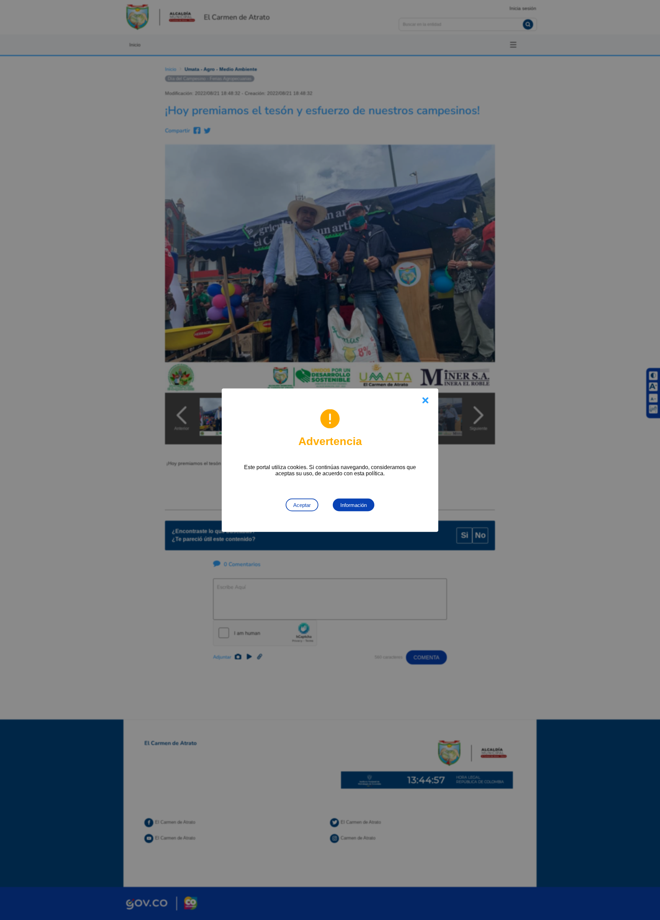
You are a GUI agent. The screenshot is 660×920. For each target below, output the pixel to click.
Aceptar (302, 505)
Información (353, 505)
